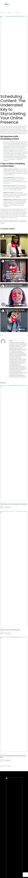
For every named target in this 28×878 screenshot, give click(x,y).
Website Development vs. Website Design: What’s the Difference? (13, 504)
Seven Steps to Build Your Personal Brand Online (10, 630)
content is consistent (8, 190)
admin (9, 12)
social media (20, 150)
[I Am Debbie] (8, 4)
